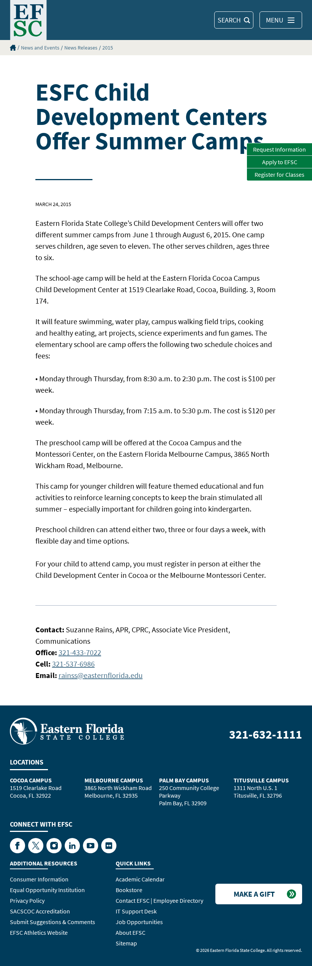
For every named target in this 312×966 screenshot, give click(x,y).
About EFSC (130, 932)
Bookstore (129, 890)
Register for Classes (279, 174)
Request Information (279, 149)
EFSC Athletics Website (39, 932)
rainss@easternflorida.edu (101, 675)
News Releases (80, 47)
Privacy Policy (27, 900)
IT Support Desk (136, 911)
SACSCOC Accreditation (40, 911)
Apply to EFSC (279, 162)
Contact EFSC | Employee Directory (159, 900)
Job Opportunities (139, 922)
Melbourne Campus (113, 780)
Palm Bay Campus (184, 780)
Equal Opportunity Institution (47, 890)
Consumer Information (39, 879)
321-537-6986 (73, 664)
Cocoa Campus (31, 780)
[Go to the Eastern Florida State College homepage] (67, 730)
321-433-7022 (80, 652)
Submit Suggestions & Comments (52, 922)
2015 (107, 47)
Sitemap (126, 943)
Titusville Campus (261, 780)
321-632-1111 (265, 734)
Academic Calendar (140, 879)
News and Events (40, 47)
